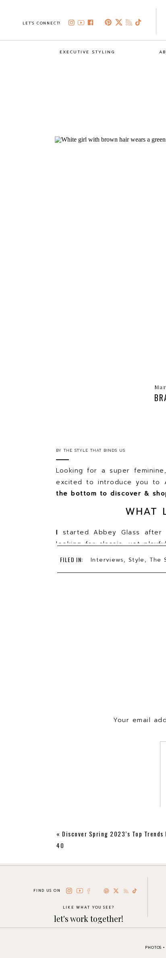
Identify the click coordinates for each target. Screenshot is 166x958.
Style (137, 560)
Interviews (107, 560)
